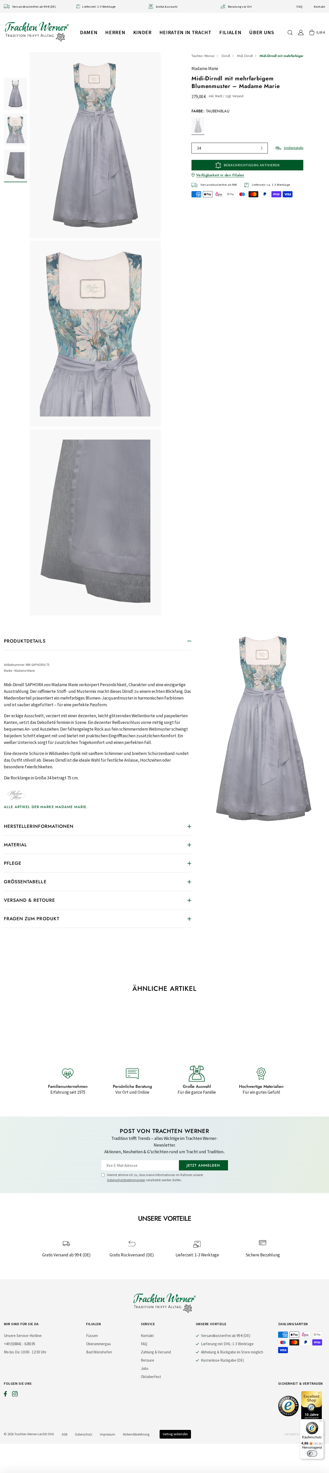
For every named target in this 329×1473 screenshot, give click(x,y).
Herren (115, 32)
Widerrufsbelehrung (136, 1434)
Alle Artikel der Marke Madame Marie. (46, 806)
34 (199, 148)
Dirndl (226, 56)
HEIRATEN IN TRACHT (185, 32)
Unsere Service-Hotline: (23, 1335)
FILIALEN (230, 32)
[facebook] (5, 1395)
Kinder (142, 32)
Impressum (107, 1434)
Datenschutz (83, 1434)
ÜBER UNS (261, 32)
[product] (95, 333)
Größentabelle (293, 148)
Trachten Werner (203, 56)
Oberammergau (98, 1343)
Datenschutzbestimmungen (126, 1180)
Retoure (147, 1360)
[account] (301, 32)
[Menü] (321, 1422)
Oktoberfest (151, 1376)
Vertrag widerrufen (175, 1434)
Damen (88, 32)
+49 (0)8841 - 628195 (19, 1343)
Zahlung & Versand (156, 1352)
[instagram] (15, 1395)
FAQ (300, 6)
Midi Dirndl (245, 56)
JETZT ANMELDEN (203, 1165)
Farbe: (210, 111)
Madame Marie (204, 68)
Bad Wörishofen (99, 1352)
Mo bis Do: (12, 1352)
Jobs (145, 1368)
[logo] (37, 31)
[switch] (312, 1453)
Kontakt (319, 6)
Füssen (92, 1335)
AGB (64, 1434)
